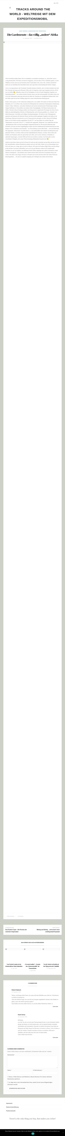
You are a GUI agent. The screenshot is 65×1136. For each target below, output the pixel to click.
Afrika (25, 31)
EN (57, 3)
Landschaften (33, 31)
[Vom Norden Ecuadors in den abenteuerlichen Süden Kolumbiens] (13, 954)
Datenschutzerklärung (12, 1107)
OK (33, 1133)
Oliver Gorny (39, 38)
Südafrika (42, 31)
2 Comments (20, 916)
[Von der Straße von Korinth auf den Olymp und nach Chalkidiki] (51, 954)
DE (55, 3)
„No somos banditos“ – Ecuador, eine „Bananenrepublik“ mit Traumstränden (32, 966)
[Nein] (63, 1132)
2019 (20, 31)
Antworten (55, 1006)
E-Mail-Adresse (38, 1070)
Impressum (9, 1103)
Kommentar (11, 1055)
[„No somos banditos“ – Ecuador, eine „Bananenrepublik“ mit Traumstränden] (32, 954)
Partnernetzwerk (10, 1111)
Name (9, 1070)
